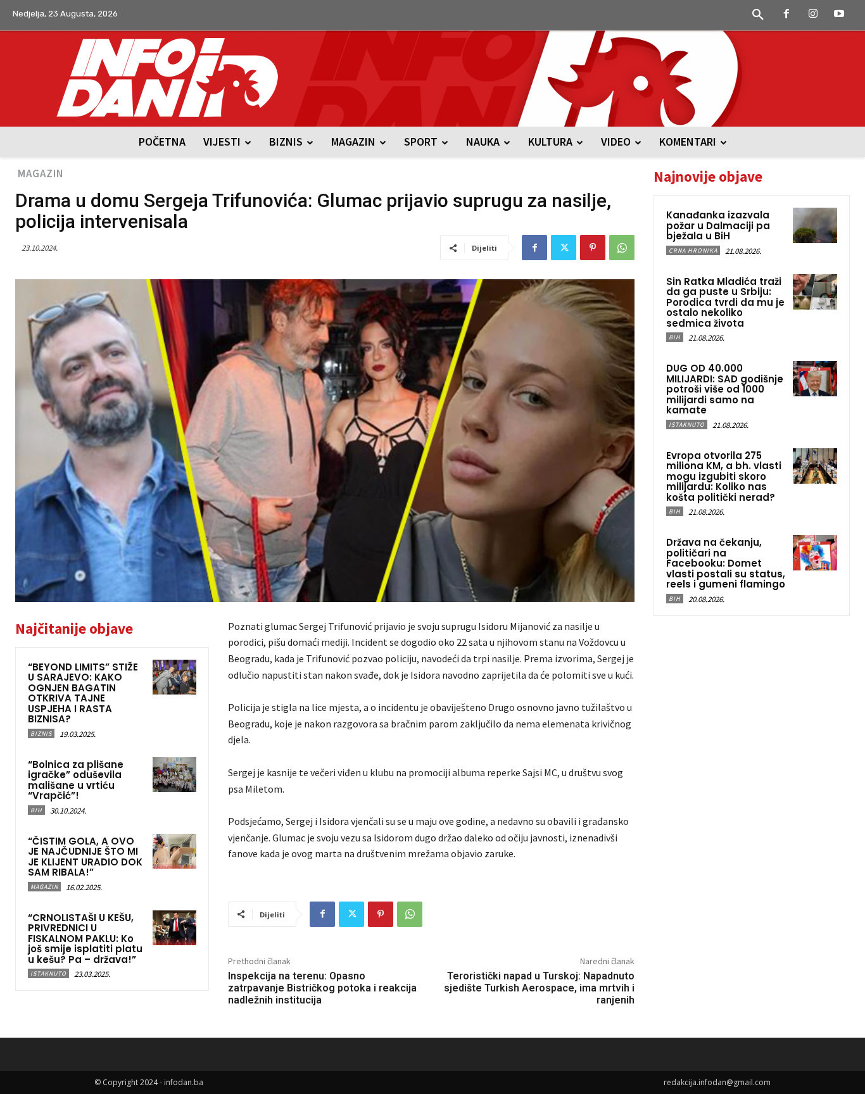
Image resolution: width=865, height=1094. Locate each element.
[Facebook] (786, 14)
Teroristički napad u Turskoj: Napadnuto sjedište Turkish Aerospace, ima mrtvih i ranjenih (539, 988)
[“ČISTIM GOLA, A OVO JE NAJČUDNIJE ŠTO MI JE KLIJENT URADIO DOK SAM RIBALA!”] (174, 851)
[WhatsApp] (622, 247)
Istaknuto (48, 973)
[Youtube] (839, 14)
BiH (36, 810)
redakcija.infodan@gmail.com (717, 1082)
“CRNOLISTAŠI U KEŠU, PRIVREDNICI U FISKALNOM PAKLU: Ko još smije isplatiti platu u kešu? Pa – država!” (85, 938)
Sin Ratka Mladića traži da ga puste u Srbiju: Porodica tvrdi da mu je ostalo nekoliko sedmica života (725, 302)
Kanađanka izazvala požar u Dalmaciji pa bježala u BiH (718, 225)
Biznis (41, 733)
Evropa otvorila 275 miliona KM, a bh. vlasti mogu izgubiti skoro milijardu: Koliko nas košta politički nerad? (723, 476)
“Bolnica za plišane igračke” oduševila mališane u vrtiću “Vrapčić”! (75, 780)
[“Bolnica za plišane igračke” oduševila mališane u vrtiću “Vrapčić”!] (174, 774)
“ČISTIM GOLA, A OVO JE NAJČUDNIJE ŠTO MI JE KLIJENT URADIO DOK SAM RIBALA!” (85, 856)
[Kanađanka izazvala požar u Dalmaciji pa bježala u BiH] (815, 225)
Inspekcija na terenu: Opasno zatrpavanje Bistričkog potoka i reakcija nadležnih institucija (322, 988)
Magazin (40, 173)
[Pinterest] (592, 247)
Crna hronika (693, 250)
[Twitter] (563, 247)
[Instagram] (813, 14)
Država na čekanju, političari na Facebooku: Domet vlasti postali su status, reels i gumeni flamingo (725, 563)
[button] (758, 15)
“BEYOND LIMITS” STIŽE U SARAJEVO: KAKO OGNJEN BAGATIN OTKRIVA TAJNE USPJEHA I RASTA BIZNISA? (83, 693)
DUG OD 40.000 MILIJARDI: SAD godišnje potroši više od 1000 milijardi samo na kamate (724, 389)
